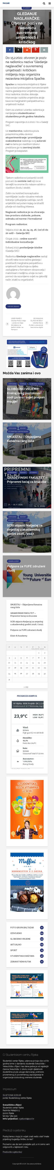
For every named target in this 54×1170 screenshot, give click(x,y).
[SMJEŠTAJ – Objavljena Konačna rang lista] (27, 443)
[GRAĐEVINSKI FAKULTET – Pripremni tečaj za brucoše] (27, 487)
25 (15, 673)
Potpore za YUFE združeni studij (26, 568)
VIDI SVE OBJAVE (13, 306)
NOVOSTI (23, 428)
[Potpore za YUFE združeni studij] (27, 576)
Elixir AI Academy (18, 636)
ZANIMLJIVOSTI (13, 561)
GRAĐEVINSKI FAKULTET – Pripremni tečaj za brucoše (27, 480)
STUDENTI (26, 8)
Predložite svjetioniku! (12, 1152)
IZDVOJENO (12, 384)
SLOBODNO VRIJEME (36, 384)
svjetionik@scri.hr (26, 1119)
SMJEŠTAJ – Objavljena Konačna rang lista (24, 439)
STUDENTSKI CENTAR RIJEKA (18, 431)
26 (21, 673)
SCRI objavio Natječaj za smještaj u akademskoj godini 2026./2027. (24, 529)
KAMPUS (23, 384)
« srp (26, 687)
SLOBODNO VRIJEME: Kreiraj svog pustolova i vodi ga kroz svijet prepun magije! (26, 395)
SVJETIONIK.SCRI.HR (12, 1095)
